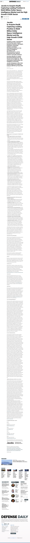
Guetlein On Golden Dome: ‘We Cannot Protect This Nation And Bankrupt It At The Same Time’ (5, 485)
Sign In (27, 1)
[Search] (2, 1)
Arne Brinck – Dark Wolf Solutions (17, 496)
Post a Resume (25, 501)
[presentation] (13, 485)
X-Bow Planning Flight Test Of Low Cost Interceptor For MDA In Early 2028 (15, 475)
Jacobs (19, 70)
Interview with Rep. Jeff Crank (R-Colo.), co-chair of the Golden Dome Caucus (5, 492)
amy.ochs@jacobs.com (10, 429)
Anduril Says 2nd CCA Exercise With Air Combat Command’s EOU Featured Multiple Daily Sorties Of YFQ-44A (21, 475)
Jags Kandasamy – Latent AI (17, 501)
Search (26, 499)
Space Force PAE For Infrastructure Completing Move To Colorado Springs (9, 474)
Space (2, 497)
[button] (1, 1)
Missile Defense (14, 472)
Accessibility (3, 529)
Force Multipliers (17, 483)
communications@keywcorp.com (11, 438)
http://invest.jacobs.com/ (10, 272)
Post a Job (21, 501)
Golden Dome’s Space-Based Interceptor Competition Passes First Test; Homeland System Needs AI (26, 476)
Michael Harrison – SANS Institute (16, 486)
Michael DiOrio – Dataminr (16, 491)
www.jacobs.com (18, 282)
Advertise (3, 526)
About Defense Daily (4, 527)
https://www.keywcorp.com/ (19, 272)
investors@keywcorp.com (10, 434)
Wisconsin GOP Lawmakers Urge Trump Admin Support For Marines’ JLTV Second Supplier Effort (5, 506)
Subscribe (24, 1)
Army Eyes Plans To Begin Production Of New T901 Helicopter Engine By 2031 (3, 475)
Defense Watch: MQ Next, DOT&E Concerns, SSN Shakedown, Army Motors (20, 461)
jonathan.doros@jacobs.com (10, 425)
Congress (3, 503)
